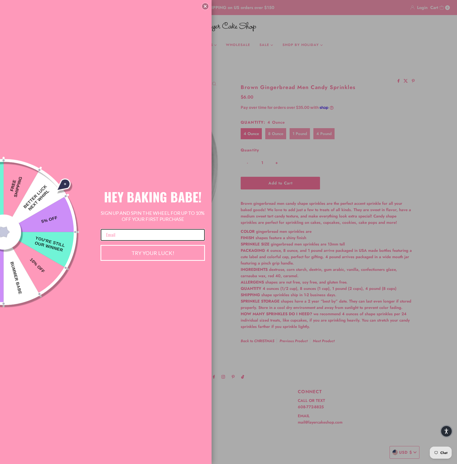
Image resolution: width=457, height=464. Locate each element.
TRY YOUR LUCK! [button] (152, 253)
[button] (205, 6)
